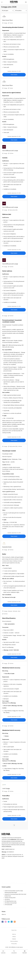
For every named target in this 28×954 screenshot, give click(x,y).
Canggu (5, 23)
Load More (14, 825)
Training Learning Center (10, 897)
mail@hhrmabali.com (10, 849)
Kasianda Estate (7, 547)
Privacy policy (14, 943)
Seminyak (15, 611)
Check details (14, 74)
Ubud (19, 611)
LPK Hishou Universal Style (11, 902)
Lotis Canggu (6, 788)
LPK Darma (7, 899)
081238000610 (10, 851)
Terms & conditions (14, 941)
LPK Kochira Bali (8, 904)
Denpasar (10, 611)
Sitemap (14, 936)
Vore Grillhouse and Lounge (10, 150)
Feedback (14, 938)
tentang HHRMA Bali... (7, 846)
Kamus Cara (14, 930)
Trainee (11, 23)
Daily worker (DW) (13, 210)
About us (4, 914)
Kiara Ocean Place (7, 20)
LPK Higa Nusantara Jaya (10, 901)
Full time (11, 153)
